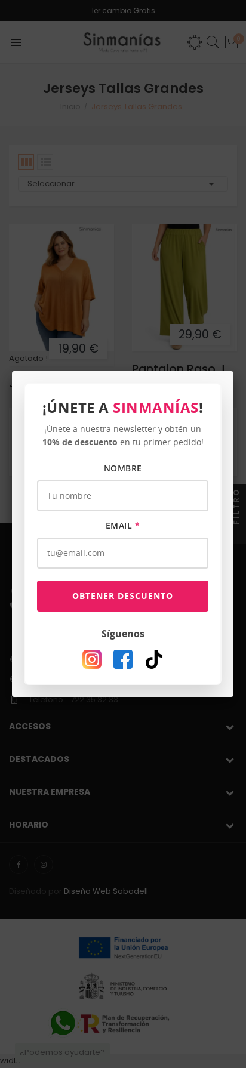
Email (123, 525)
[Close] (233, 371)
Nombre (123, 468)
